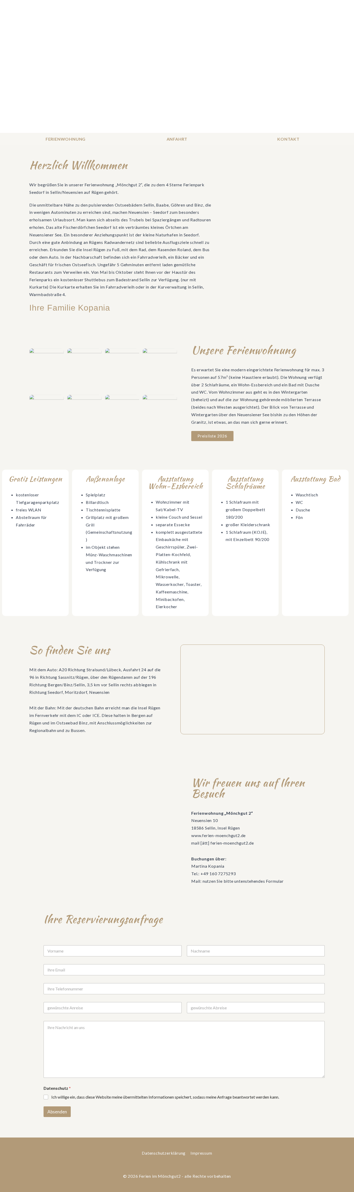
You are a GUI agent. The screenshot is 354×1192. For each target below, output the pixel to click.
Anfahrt (177, 138)
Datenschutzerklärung (164, 1152)
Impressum (201, 1152)
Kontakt (288, 138)
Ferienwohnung (66, 138)
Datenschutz (57, 1088)
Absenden (57, 1111)
